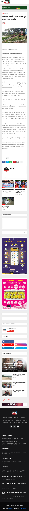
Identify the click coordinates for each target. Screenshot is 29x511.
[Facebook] (3, 162)
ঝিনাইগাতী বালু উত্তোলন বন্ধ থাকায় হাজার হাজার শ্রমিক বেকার (19, 375)
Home (7, 505)
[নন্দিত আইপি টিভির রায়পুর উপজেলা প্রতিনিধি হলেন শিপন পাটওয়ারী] (7, 393)
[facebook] (11, 426)
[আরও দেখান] (21, 162)
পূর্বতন (25, 232)
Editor (12, 168)
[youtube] (18, 426)
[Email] (17, 162)
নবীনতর (4, 232)
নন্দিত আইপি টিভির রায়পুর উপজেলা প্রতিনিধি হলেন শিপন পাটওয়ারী (19, 391)
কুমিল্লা (6, 13)
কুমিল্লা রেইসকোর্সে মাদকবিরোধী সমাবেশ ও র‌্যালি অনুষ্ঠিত (8, 190)
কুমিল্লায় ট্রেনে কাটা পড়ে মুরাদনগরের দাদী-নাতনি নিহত (7, 207)
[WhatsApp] (10, 162)
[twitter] (14, 426)
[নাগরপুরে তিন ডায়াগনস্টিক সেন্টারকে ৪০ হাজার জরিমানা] (7, 385)
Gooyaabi (23, 508)
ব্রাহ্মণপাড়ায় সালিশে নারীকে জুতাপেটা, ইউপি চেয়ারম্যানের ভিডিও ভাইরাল (20, 191)
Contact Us (13, 505)
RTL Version (20, 505)
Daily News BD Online (7, 400)
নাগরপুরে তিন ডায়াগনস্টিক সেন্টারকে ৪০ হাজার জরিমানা (19, 383)
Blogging (10, 508)
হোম (3, 13)
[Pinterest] (14, 162)
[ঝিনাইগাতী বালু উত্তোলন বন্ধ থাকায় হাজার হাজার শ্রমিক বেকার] (7, 377)
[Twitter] (7, 162)
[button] (2, 2)
